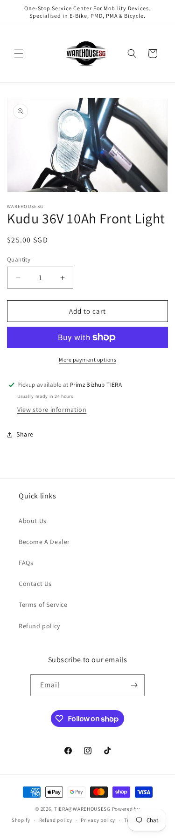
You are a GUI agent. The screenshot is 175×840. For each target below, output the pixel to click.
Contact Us (35, 583)
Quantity (18, 259)
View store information (51, 409)
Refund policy (39, 626)
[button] (18, 53)
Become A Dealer (44, 542)
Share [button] (25, 434)
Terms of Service (43, 604)
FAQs (26, 562)
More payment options (87, 359)
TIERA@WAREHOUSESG (82, 809)
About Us (33, 521)
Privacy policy (98, 820)
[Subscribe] (134, 685)
